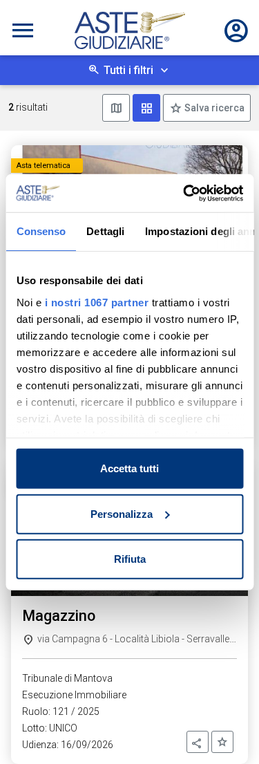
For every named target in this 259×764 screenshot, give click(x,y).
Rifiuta (130, 559)
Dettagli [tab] (105, 231)
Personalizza (121, 513)
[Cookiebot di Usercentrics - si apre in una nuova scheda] (184, 193)
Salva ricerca (213, 107)
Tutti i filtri (128, 70)
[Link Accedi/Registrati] (236, 30)
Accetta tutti (129, 468)
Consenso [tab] (41, 231)
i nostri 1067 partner (96, 302)
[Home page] (130, 30)
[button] (197, 742)
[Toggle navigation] (22, 30)
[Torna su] (225, 730)
